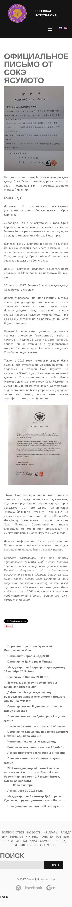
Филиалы (51, 832)
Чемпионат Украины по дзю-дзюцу (31, 741)
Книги (8, 840)
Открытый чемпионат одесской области (36, 726)
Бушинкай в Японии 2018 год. (28, 677)
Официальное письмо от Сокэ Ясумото (35, 806)
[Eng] (65, 28)
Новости (34, 832)
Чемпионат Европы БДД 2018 (28, 656)
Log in (4, 896)
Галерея (47, 836)
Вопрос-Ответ (13, 832)
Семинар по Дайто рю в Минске (29, 661)
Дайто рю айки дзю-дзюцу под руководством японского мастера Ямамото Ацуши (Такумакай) (35, 696)
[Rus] (60, 28)
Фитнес (32, 836)
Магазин (62, 836)
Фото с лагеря (22, 785)
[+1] (49, 621)
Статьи (21, 840)
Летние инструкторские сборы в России (36, 752)
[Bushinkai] (17, 13)
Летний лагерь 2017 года (25, 790)
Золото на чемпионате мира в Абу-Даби (35, 747)
